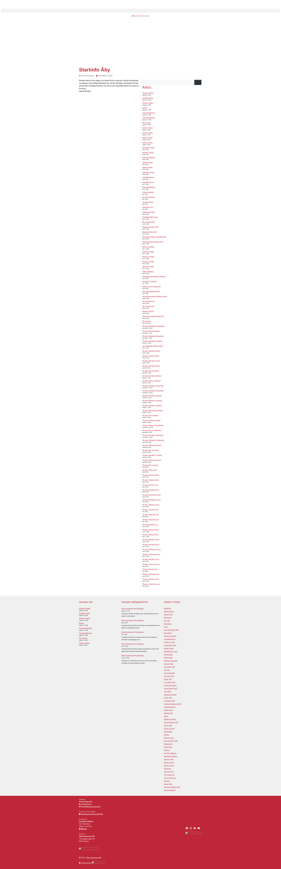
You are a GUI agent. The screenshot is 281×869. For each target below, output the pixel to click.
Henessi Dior (168, 654)
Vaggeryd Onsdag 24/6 (150, 227)
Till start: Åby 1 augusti (150, 465)
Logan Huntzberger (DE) (172, 704)
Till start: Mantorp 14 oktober (152, 400)
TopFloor (167, 781)
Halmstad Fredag (148, 172)
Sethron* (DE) (169, 759)
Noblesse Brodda (170, 719)
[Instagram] (190, 828)
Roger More (168, 747)
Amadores (167, 608)
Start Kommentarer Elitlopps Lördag (154, 296)
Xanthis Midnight (169, 790)
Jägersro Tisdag (147, 93)
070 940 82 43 (86, 804)
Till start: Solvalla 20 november (153, 390)
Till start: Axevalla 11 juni (150, 559)
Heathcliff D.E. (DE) (170, 651)
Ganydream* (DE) (170, 645)
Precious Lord (169, 738)
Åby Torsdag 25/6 (148, 222)
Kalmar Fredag (147, 128)
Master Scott (168, 710)
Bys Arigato (168, 617)
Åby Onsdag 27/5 (148, 301)
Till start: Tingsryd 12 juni (150, 564)
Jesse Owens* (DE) (170, 688)
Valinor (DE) (168, 784)
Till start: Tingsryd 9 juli (150, 509)
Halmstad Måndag (148, 157)
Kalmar (144, 108)
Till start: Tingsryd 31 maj (151, 584)
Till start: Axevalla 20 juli (150, 490)
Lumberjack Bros (170, 707)
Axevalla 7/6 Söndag (149, 281)
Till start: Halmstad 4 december (153, 336)
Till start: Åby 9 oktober (150, 415)
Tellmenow (167, 768)
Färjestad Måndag (148, 113)
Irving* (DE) (168, 679)
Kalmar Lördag (147, 162)
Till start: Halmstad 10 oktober (152, 410)
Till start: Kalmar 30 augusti (151, 445)
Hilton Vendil (168, 658)
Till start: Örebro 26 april (150, 356)
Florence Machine (170, 636)
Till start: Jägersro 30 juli (150, 475)
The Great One (169, 775)
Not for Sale (168, 725)
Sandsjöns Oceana (170, 756)
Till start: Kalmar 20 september (153, 425)
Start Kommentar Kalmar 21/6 (152, 242)
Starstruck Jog (169, 765)
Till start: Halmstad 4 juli (150, 519)
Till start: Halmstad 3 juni (150, 574)
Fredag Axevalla (147, 192)
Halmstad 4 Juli (147, 207)
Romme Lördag (147, 103)
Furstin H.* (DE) (169, 642)
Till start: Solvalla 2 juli (150, 524)
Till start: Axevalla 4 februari (151, 376)
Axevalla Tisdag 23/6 (149, 232)
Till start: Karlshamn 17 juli (151, 500)
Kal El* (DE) (168, 698)
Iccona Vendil (168, 664)
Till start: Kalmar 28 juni (150, 529)
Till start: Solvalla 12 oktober (152, 405)
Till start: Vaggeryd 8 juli (150, 514)
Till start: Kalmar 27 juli (150, 485)
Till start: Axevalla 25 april (151, 361)
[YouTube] (198, 828)
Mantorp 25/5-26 (148, 311)
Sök (197, 82)
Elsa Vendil (167, 633)
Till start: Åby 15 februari (150, 371)
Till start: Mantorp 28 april (151, 351)
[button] (140, 10)
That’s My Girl (169, 772)
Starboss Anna (169, 762)
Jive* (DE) (167, 691)
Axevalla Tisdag (147, 98)
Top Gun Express (170, 778)
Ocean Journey (169, 728)
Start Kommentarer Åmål (150, 291)
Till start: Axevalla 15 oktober (152, 395)
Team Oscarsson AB (93, 858)
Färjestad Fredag (148, 147)
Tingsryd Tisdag (147, 202)
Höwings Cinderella (170, 661)
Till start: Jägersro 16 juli (150, 505)
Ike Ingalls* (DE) (169, 667)
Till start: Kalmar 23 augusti (151, 460)
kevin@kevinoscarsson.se (90, 806)
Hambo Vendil (169, 648)
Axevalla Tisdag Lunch (150, 217)
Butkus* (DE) (168, 614)
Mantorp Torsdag (148, 247)
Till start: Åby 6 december (151, 331)
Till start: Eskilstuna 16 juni (151, 549)
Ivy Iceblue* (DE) (170, 682)
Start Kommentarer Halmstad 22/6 (154, 237)
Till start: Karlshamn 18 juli (151, 495)
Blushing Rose (169, 611)
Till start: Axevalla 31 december (153, 386)
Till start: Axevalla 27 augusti (152, 455)
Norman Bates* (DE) (171, 722)
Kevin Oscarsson (127, 608)
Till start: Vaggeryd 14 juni (151, 554)
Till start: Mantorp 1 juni (150, 579)
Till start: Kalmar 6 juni (150, 569)
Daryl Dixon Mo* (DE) (171, 630)
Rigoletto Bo (168, 744)
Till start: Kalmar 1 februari (151, 381)
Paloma (166, 735)
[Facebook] (187, 828)
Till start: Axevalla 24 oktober (152, 341)
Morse (166, 716)
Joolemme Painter (170, 695)
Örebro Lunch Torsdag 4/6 (151, 286)
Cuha (166, 627)
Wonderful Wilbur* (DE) (172, 787)
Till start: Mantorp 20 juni (150, 539)
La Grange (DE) (169, 701)
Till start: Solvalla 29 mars (151, 366)
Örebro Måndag (148, 271)
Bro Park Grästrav (148, 197)
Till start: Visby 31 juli (149, 470)
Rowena (167, 750)
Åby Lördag (146, 123)
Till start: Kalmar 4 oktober (151, 420)
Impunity (167, 670)
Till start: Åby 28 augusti (150, 450)
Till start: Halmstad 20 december (153, 326)
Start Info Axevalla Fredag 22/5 (153, 316)
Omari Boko (168, 731)
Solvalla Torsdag (148, 152)
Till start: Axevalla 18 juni (150, 544)
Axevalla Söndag (148, 177)
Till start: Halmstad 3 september (153, 440)
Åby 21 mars (146, 321)
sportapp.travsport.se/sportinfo (92, 814)
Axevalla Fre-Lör (148, 182)
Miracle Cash (168, 713)
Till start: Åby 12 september (151, 430)
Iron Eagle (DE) (169, 673)
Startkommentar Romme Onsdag (153, 276)
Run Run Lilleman (170, 753)
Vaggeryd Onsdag (148, 212)
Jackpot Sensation (170, 685)
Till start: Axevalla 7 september (152, 435)
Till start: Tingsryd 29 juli (150, 480)
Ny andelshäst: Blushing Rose (152, 346)
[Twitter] (194, 828)
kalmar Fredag (147, 137)
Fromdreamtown (169, 639)
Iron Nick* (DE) (169, 676)
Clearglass (140, 608)
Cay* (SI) (167, 621)
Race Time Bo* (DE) (171, 741)
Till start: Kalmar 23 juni (150, 534)
